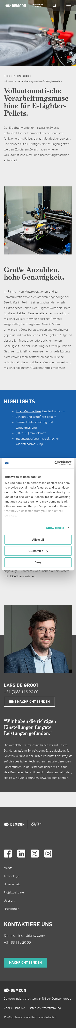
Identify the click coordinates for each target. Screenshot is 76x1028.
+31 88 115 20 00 (17, 942)
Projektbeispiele (21, 76)
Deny (38, 562)
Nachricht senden (25, 963)
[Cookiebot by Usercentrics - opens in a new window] (55, 463)
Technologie (11, 876)
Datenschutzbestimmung (45, 1008)
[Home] (20, 5)
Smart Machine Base (28, 411)
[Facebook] (8, 854)
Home (7, 76)
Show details (55, 527)
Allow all (38, 539)
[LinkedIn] (21, 854)
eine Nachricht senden (29, 702)
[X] (35, 854)
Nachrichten (11, 909)
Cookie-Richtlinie (14, 1008)
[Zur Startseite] (19, 824)
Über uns (10, 900)
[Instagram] (48, 854)
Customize (35, 550)
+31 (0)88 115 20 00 (21, 692)
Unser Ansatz (12, 884)
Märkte (8, 868)
